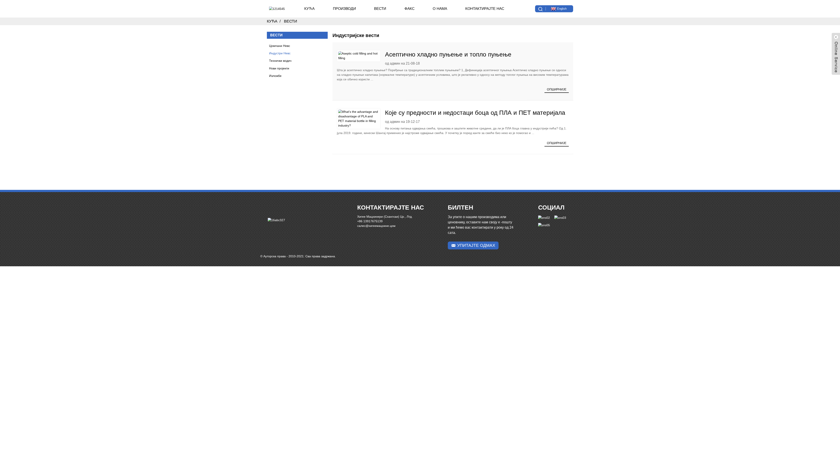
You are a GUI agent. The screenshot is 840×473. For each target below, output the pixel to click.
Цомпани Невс (279, 46)
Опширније (556, 89)
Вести (380, 9)
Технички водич (280, 60)
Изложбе (275, 76)
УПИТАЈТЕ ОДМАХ (476, 245)
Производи (344, 9)
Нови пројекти (279, 68)
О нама (440, 9)
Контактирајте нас (484, 9)
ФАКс (409, 9)
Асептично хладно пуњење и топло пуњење (448, 54)
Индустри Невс (279, 53)
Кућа (309, 9)
